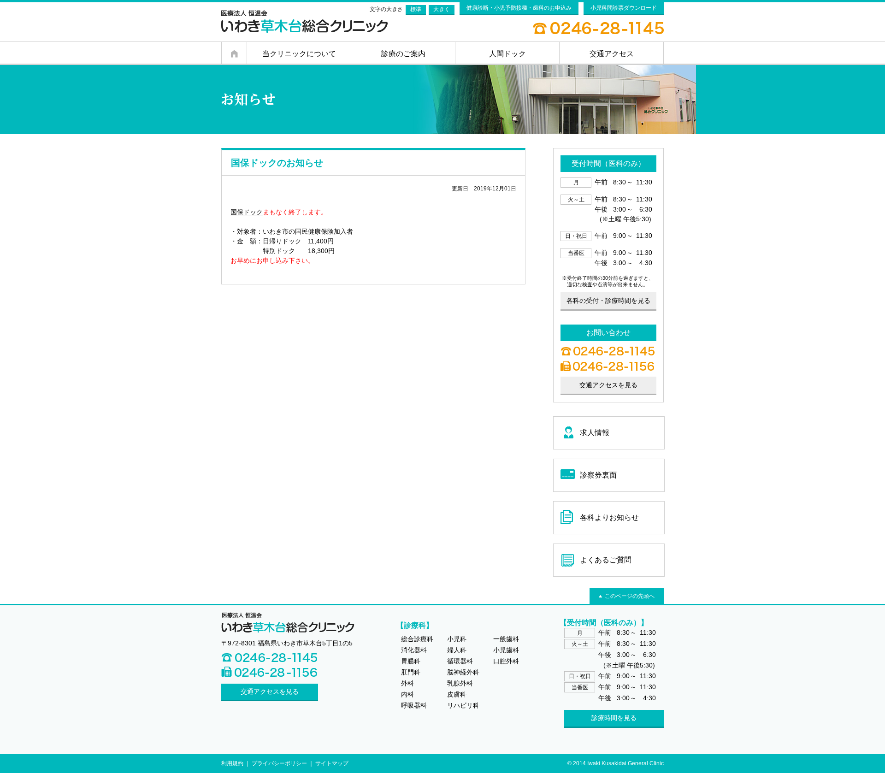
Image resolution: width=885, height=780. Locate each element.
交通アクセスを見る (270, 691)
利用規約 (232, 763)
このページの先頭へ (630, 596)
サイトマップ (331, 763)
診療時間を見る (614, 717)
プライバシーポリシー (279, 763)
